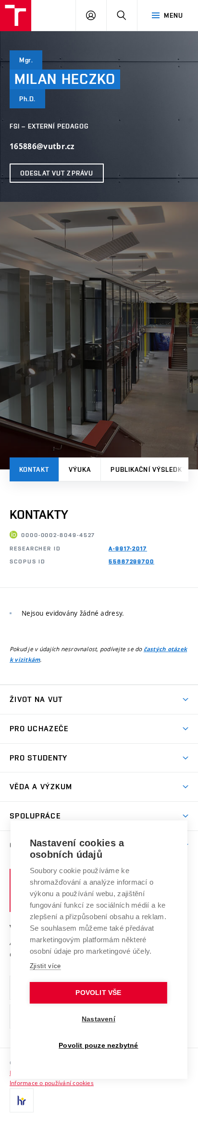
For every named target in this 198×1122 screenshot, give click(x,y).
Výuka (80, 469)
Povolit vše (98, 992)
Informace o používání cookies (52, 1083)
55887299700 (131, 561)
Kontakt (34, 469)
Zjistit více (45, 966)
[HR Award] (22, 1100)
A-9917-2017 (128, 548)
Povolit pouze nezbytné (98, 1045)
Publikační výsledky (148, 469)
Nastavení (98, 1019)
